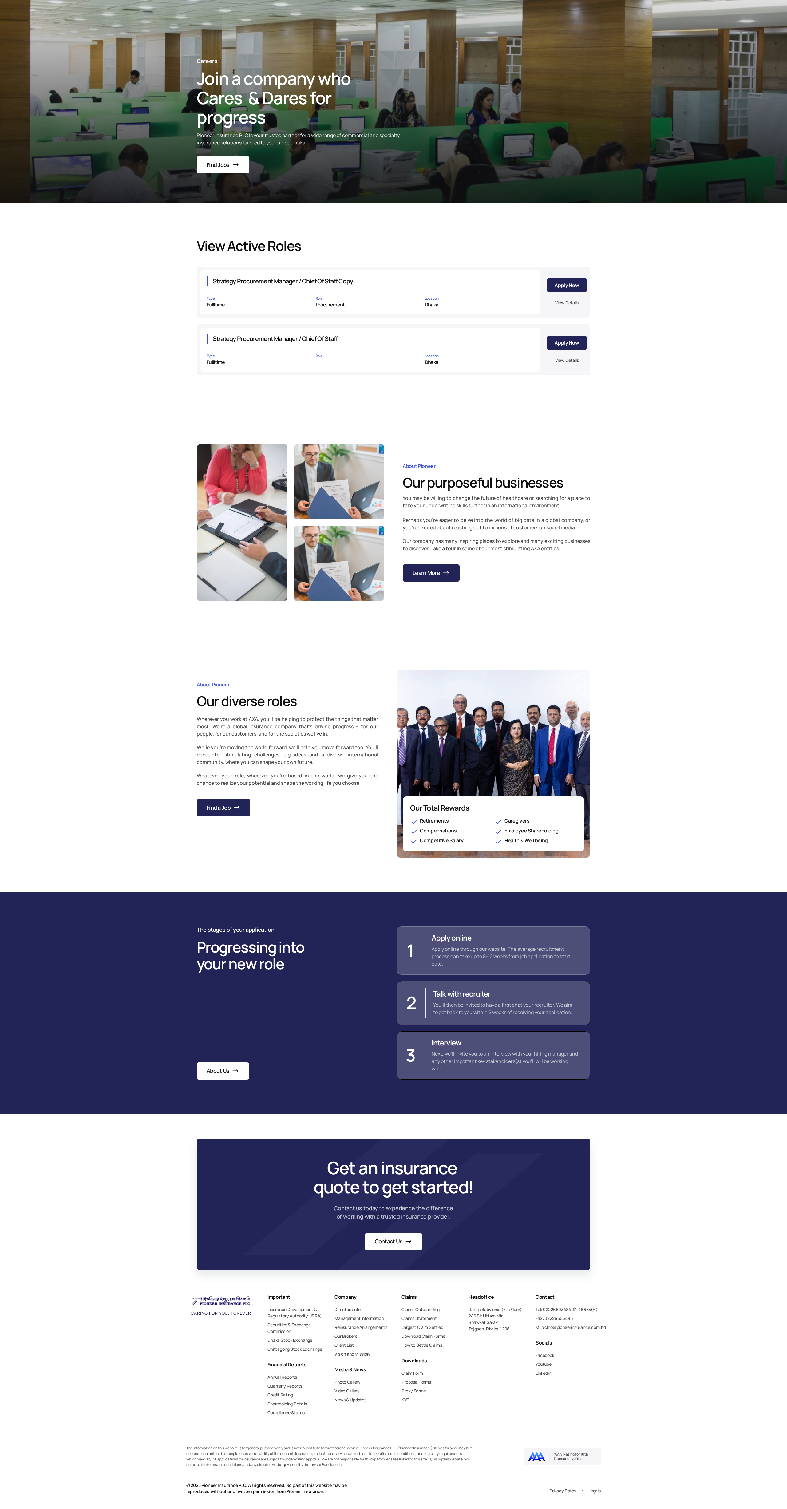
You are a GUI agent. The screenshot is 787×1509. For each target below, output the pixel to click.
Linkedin (543, 1373)
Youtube (544, 1364)
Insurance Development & (292, 1309)
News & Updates (350, 1400)
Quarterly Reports (284, 1386)
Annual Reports (282, 1377)
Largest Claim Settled (422, 1327)
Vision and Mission (351, 1354)
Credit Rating (280, 1395)
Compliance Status (286, 1413)
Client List (344, 1345)
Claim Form (412, 1373)
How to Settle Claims (421, 1345)
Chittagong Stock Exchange (294, 1349)
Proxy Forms (413, 1391)
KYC (405, 1400)
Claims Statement (419, 1318)
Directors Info (347, 1309)
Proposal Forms (416, 1382)
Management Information (359, 1318)
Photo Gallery (347, 1382)
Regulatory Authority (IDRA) (294, 1316)
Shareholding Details (287, 1404)
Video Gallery (347, 1391)
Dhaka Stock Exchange (289, 1340)
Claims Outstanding (420, 1309)
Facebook (545, 1355)
